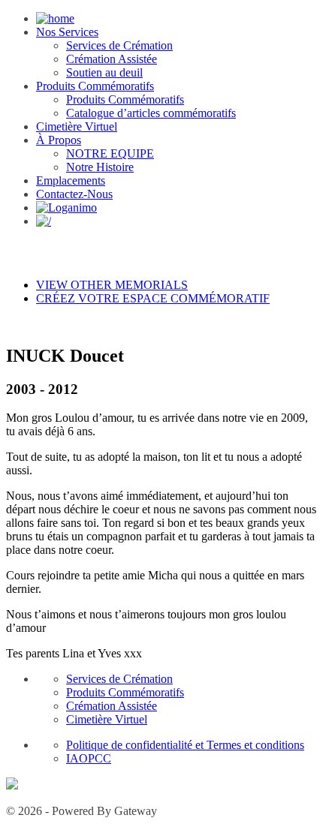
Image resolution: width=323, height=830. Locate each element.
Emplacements (70, 180)
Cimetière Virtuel (76, 126)
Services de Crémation (119, 45)
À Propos (58, 140)
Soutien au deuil (104, 72)
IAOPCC (88, 758)
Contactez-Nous (74, 194)
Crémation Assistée (111, 59)
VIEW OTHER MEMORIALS (112, 284)
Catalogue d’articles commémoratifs (151, 113)
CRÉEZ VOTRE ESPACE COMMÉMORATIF (153, 298)
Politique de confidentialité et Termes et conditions (185, 744)
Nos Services (67, 32)
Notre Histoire (100, 167)
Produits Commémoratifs (95, 86)
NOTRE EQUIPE (110, 153)
